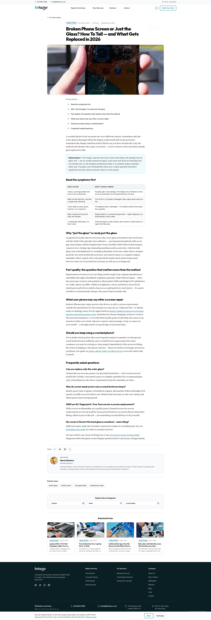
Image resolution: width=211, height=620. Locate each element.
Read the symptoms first (81, 104)
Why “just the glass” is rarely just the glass (88, 109)
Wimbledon (152, 581)
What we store (91, 617)
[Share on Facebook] (60, 449)
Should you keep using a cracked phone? (87, 124)
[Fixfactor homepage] (41, 8)
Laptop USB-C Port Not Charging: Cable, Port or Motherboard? (58, 546)
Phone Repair (90, 573)
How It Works (153, 577)
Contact (151, 596)
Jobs (150, 592)
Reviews (151, 585)
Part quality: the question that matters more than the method (95, 114)
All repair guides (55, 17)
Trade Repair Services (125, 577)
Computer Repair (91, 577)
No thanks (160, 616)
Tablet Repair (90, 581)
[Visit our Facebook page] (36, 585)
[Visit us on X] (40, 585)
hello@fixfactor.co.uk (109, 606)
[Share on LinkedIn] (65, 449)
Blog (150, 588)
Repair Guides (71, 23)
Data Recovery (90, 585)
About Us (151, 573)
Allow (149, 616)
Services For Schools (124, 581)
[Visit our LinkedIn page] (49, 585)
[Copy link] (70, 449)
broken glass (53, 485)
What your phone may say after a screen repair (90, 119)
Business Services (123, 573)
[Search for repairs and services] (156, 8)
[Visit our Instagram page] (44, 585)
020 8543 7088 (79, 606)
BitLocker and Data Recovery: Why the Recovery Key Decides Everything (150, 546)
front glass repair (80, 485)
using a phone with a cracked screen (105, 351)
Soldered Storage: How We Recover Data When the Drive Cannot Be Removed (120, 546)
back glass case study (75, 429)
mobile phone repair (97, 485)
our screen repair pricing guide (124, 435)
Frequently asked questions (82, 128)
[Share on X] (55, 449)
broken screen (66, 485)
